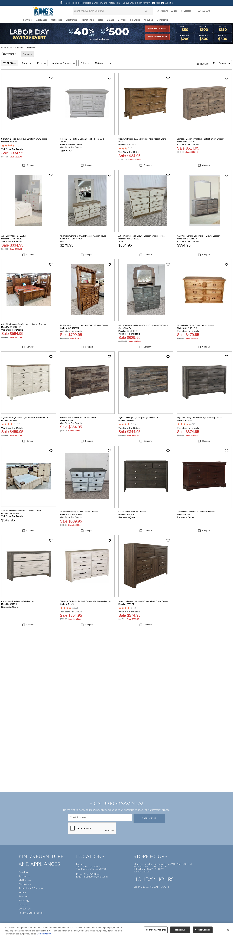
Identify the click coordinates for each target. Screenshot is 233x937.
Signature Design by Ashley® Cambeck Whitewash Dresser (85, 601)
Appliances (41, 20)
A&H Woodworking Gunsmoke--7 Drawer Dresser (198, 236)
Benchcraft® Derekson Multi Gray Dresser (78, 418)
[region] (116, 930)
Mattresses (56, 20)
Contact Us (162, 20)
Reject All (180, 929)
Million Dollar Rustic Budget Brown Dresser (195, 325)
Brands (110, 20)
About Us (148, 20)
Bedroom (31, 48)
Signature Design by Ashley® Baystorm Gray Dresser (24, 139)
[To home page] (43, 11)
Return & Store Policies (31, 912)
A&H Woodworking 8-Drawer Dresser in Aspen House (141, 236)
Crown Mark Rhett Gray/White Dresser (17, 601)
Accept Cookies (202, 929)
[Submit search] (146, 11)
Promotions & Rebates (92, 20)
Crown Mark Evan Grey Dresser (132, 512)
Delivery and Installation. (92, 2)
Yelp (158, 2)
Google (169, 2)
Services (122, 20)
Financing (135, 20)
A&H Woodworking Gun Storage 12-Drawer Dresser (23, 324)
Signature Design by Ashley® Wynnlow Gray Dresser (200, 418)
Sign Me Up (149, 818)
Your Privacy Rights (156, 929)
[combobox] (26, 63)
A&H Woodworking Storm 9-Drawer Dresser (79, 512)
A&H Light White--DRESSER (13, 236)
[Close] (227, 929)
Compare (30, 165)
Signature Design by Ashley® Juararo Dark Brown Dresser (143, 601)
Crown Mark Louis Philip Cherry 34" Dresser (196, 512)
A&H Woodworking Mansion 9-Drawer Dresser (21, 511)
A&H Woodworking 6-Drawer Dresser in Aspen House (83, 236)
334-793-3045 (92, 873)
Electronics (71, 20)
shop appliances (157, 36)
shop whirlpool (157, 28)
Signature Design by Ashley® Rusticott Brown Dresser (200, 139)
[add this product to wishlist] (51, 78)
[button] (158, 11)
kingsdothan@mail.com (95, 876)
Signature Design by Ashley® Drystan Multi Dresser (140, 418)
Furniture (27, 20)
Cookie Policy (44, 934)
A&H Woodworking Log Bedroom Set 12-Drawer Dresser (84, 325)
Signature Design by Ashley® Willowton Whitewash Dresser (27, 418)
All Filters (11, 63)
